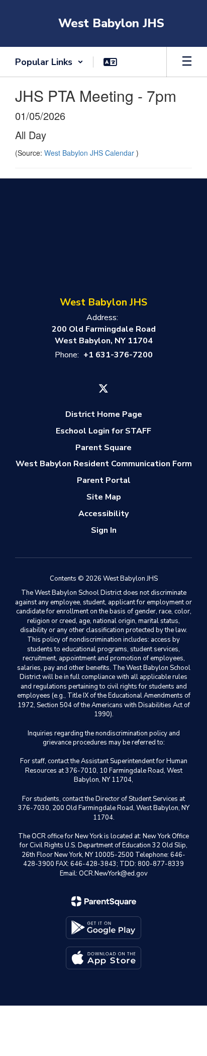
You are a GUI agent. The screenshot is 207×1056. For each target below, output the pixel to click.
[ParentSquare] (104, 901)
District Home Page (103, 414)
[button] (49, 62)
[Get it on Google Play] (103, 927)
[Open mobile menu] (187, 62)
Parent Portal (104, 480)
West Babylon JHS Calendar (90, 153)
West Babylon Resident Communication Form (104, 463)
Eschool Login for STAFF (103, 431)
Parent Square (103, 447)
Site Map (103, 497)
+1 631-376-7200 (118, 354)
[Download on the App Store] (103, 958)
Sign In (104, 530)
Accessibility (103, 513)
